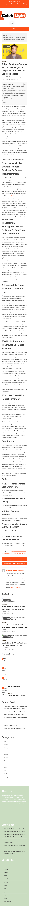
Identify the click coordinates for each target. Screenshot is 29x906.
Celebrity (4, 4)
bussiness (6, 744)
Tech (5, 770)
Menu (14, 29)
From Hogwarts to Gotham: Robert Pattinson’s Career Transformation (13, 87)
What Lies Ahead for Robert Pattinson (12, 99)
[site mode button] (12, 23)
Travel (10, 684)
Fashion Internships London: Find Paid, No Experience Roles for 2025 (16, 697)
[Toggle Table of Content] (24, 84)
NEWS (5, 764)
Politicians (20, 4)
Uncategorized (7, 777)
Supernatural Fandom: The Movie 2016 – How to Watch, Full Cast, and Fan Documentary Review (15, 713)
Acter (15, 4)
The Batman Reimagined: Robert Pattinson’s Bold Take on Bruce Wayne (14, 91)
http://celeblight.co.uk (15, 587)
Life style (6, 757)
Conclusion (5, 101)
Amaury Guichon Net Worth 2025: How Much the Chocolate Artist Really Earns (14, 724)
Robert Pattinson (14, 80)
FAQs (4, 102)
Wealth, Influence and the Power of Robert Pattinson (13, 96)
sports (5, 767)
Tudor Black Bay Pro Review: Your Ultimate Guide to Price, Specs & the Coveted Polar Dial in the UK (15, 707)
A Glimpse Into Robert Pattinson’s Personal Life (14, 94)
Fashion (10, 693)
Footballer (10, 4)
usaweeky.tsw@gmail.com (19, 77)
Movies (5, 761)
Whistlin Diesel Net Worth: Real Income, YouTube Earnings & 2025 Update (14, 730)
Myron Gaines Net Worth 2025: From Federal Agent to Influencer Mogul (15, 719)
